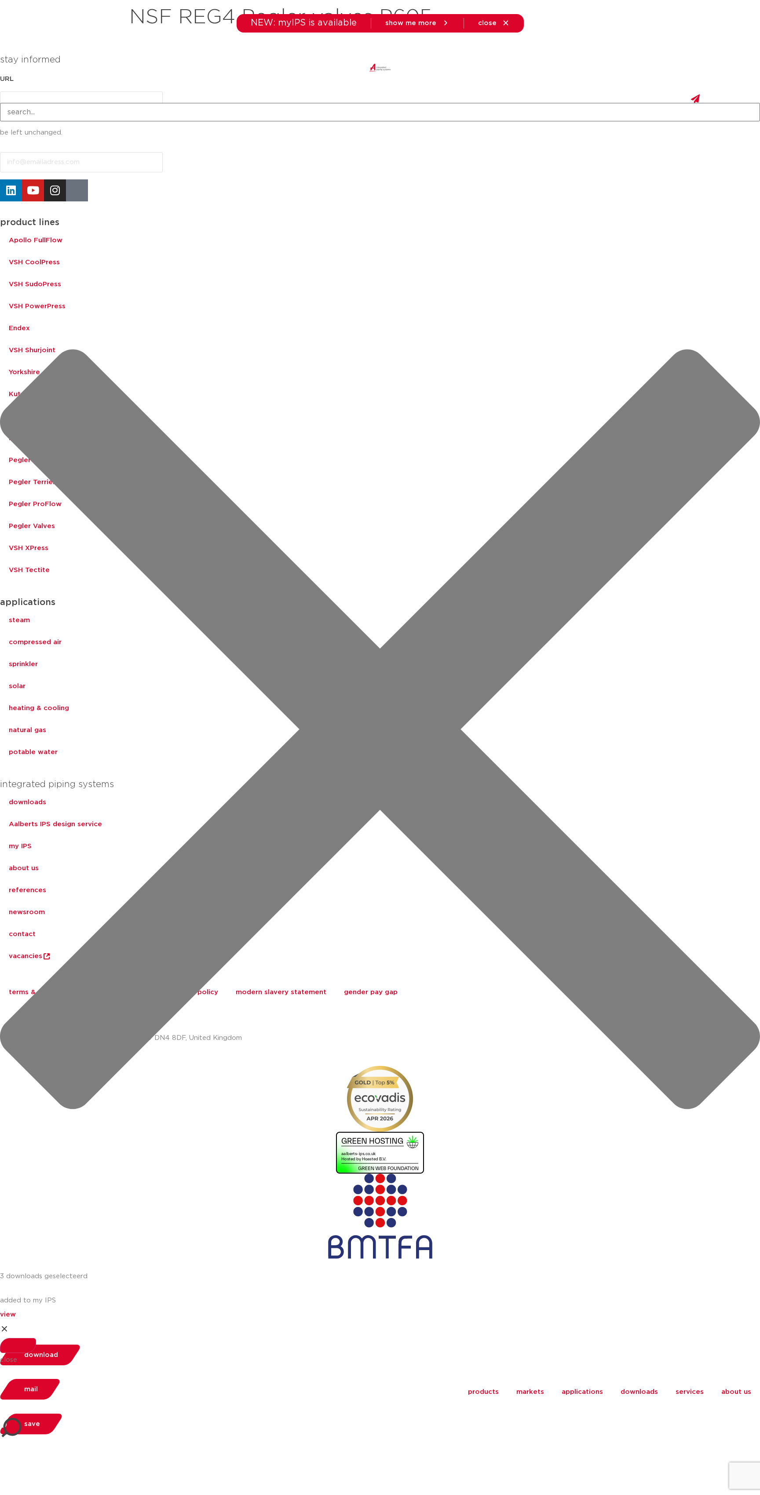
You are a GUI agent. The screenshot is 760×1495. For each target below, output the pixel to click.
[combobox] (380, 112)
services (690, 1392)
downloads (639, 1392)
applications (582, 1392)
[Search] (18, 1345)
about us (736, 1392)
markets (530, 1392)
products (483, 1392)
